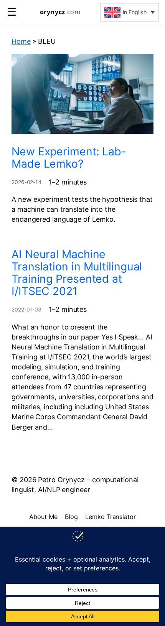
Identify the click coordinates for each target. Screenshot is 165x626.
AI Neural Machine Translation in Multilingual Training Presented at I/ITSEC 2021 (77, 272)
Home (21, 41)
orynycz (60, 12)
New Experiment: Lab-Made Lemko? (69, 157)
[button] (129, 12)
